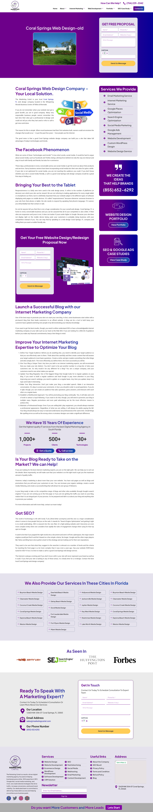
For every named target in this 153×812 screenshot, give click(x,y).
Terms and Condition (101, 771)
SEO (69, 762)
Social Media (72, 768)
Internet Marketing (76, 8)
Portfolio (109, 8)
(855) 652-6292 (118, 189)
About (62, 8)
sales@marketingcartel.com (38, 721)
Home (55, 8)
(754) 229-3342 (134, 3)
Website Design (50, 762)
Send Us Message (118, 63)
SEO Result (97, 765)
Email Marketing (73, 775)
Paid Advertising (74, 765)
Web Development (94, 8)
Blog (95, 778)
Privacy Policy (98, 768)
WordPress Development (50, 772)
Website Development (53, 765)
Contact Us (139, 8)
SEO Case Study (124, 8)
